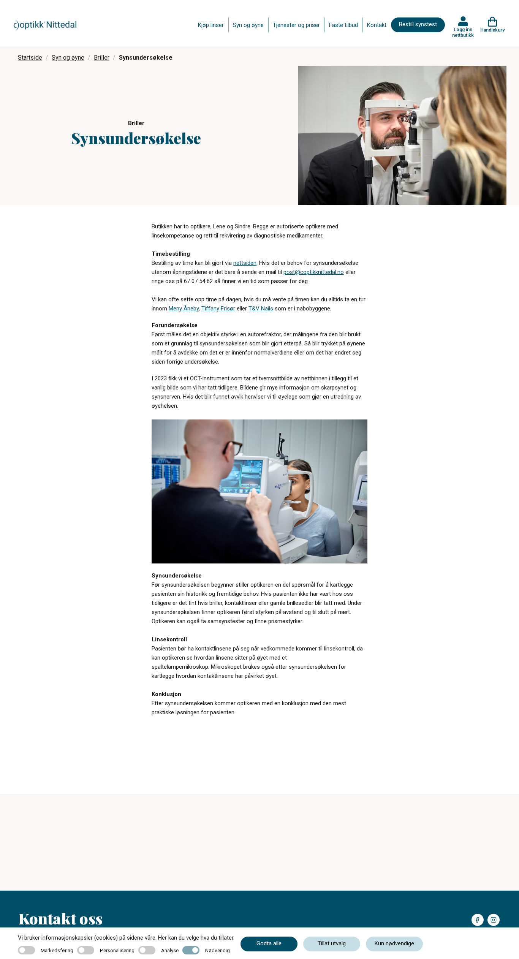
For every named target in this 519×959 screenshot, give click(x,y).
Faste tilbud (343, 25)
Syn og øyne (248, 25)
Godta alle (269, 943)
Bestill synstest (418, 24)
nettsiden (244, 263)
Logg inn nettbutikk (463, 32)
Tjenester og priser (296, 25)
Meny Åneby (184, 308)
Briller (101, 57)
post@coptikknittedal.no (313, 272)
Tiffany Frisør (218, 308)
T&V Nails (260, 308)
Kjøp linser (211, 25)
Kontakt (376, 25)
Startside (30, 57)
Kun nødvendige (394, 943)
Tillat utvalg (332, 943)
